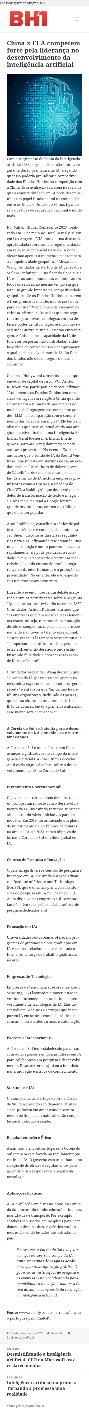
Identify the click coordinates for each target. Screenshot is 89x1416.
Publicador (58, 1333)
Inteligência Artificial (20, 1337)
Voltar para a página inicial (25, 1406)
